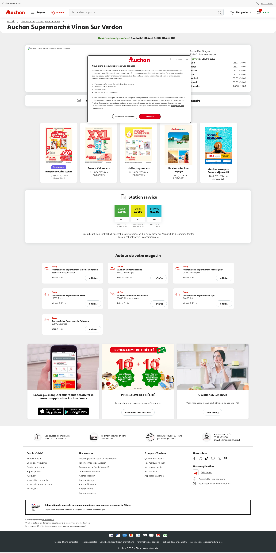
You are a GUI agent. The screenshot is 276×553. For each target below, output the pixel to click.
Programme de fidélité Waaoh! (94, 467)
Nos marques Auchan (155, 463)
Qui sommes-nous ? (154, 458)
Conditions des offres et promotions (117, 542)
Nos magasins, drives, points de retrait (40, 21)
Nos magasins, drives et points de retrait (98, 458)
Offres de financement (90, 471)
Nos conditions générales (66, 542)
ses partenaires (105, 70)
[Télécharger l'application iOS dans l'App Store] (50, 414)
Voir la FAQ (212, 412)
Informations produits (37, 480)
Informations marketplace (39, 484)
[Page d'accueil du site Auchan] (16, 12)
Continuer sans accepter (179, 59)
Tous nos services (87, 493)
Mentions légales (88, 542)
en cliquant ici (48, 520)
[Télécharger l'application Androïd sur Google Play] (76, 414)
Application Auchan (154, 475)
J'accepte (149, 116)
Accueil (11, 21)
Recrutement (151, 471)
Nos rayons (32, 488)
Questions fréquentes (37, 463)
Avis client (31, 475)
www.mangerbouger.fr (77, 526)
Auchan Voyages (87, 480)
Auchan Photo (86, 488)
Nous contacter (34, 458)
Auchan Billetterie (87, 484)
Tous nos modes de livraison (92, 463)
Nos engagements (153, 467)
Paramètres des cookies (125, 116)
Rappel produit (34, 471)
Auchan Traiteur (87, 475)
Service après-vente (36, 467)
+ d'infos (93, 278)
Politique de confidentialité (174, 542)
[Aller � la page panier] (262, 12)
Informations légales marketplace (206, 542)
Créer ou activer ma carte (138, 412)
